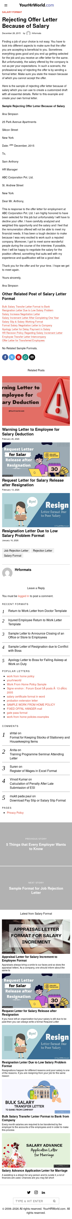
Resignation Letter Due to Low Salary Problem (27, 310)
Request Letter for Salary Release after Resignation (33, 482)
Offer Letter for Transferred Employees (23, 340)
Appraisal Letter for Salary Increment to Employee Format (29, 958)
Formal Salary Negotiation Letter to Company (27, 325)
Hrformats (36, 33)
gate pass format (17, 713)
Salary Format (12, 12)
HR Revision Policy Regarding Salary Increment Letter (32, 333)
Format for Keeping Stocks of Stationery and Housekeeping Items (40, 739)
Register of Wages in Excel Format (33, 771)
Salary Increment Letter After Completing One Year (30, 317)
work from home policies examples (28, 717)
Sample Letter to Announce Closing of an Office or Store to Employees (36, 635)
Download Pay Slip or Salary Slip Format (38, 800)
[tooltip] (5, 357)
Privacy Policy (15, 812)
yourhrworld (14, 680)
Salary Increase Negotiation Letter (21, 314)
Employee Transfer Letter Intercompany (24, 336)
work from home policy (20, 676)
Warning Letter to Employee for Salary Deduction (31, 431)
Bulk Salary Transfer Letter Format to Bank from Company (35, 1118)
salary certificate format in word (26, 696)
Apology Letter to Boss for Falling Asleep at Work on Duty (37, 662)
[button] (54, 1201)
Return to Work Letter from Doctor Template (37, 611)
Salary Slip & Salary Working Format (22, 321)
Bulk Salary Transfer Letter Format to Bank (26, 306)
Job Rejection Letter (16, 550)
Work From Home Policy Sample (26, 684)
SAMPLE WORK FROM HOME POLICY (31, 704)
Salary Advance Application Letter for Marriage (35, 1170)
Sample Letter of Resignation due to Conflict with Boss (38, 649)
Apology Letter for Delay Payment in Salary (26, 329)
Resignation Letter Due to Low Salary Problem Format (30, 533)
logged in (23, 596)
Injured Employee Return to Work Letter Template (35, 622)
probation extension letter (22, 700)
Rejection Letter (42, 550)
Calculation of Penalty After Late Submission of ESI (32, 786)
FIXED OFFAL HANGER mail (24, 708)
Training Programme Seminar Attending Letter (37, 756)
